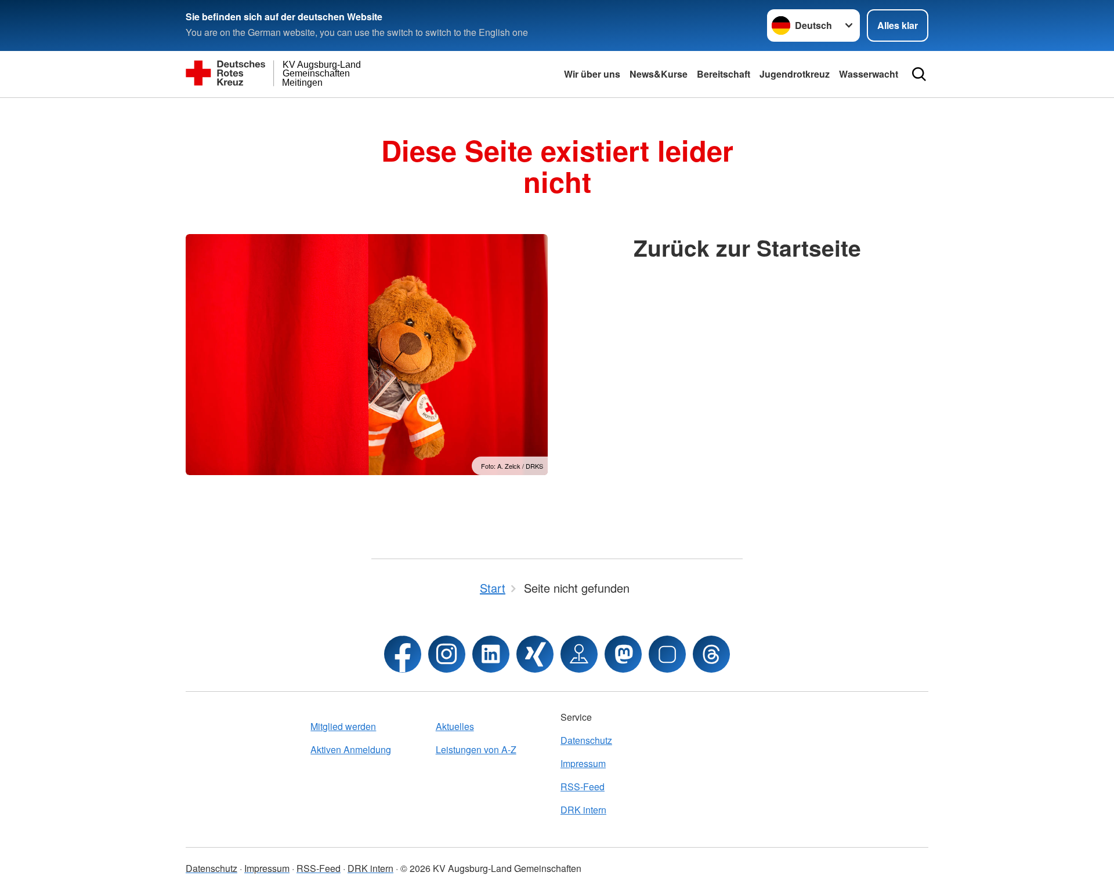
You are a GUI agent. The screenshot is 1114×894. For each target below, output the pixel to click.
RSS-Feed (582, 786)
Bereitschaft (723, 74)
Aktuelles (455, 726)
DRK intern (583, 809)
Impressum (583, 763)
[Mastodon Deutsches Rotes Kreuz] (623, 654)
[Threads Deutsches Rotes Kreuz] (711, 654)
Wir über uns (592, 74)
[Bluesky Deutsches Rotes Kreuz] (667, 654)
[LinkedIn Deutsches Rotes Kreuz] (490, 654)
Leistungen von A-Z (476, 749)
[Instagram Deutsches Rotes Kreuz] (446, 654)
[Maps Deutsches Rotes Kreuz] (579, 654)
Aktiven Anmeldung (350, 749)
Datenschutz (586, 740)
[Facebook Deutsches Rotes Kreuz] (402, 654)
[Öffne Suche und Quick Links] (919, 74)
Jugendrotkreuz (794, 74)
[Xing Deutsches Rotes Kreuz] (535, 654)
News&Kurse (659, 74)
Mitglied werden (343, 726)
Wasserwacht (868, 74)
